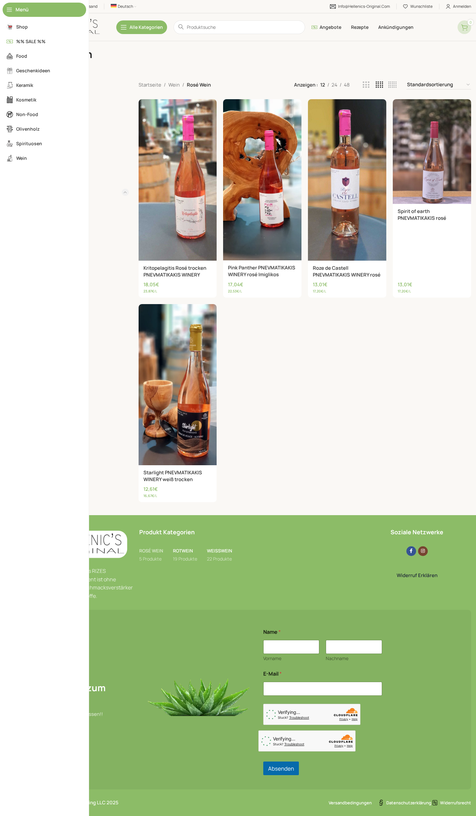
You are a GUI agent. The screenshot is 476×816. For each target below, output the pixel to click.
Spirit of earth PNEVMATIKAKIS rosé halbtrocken (422, 218)
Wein (174, 84)
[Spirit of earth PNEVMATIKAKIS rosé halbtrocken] (432, 151)
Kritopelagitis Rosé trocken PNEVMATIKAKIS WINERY (174, 271)
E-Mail (272, 674)
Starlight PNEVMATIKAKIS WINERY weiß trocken (172, 476)
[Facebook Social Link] (411, 551)
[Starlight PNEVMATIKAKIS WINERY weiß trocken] (178, 384)
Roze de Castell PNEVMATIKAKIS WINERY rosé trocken (346, 275)
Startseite (150, 84)
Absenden (281, 768)
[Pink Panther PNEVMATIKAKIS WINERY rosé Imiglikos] (262, 179)
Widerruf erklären (417, 575)
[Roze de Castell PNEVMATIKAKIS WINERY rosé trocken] (347, 180)
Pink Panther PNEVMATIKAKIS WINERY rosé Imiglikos (261, 271)
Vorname (272, 658)
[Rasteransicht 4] (379, 84)
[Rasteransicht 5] (392, 84)
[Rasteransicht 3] (366, 84)
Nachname (337, 658)
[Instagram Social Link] (423, 551)
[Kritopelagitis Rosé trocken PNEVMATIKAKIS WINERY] (178, 180)
